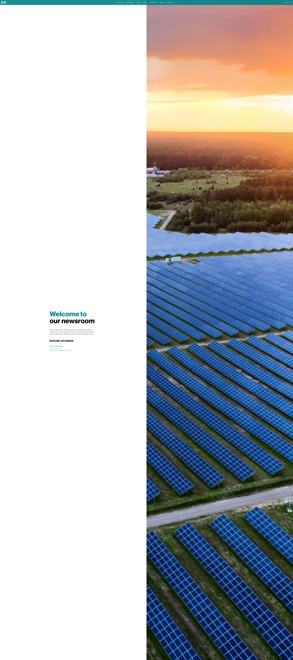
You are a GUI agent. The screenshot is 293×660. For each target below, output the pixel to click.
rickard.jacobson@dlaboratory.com (61, 350)
